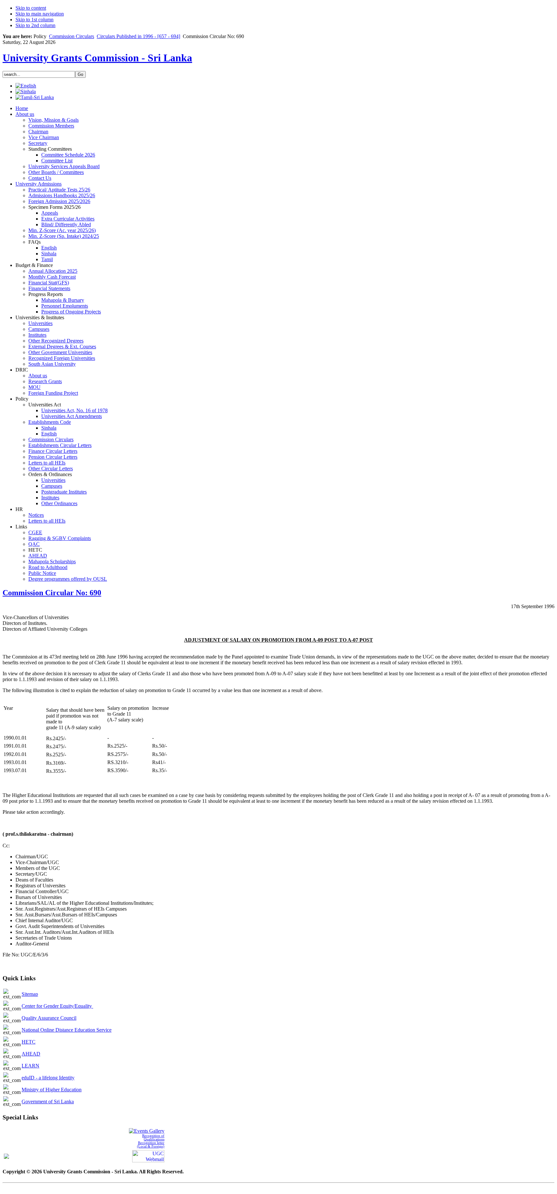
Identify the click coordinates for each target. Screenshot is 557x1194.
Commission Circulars (71, 36)
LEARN (30, 1065)
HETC (28, 1042)
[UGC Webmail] (148, 1155)
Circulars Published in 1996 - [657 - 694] (138, 36)
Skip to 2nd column (35, 25)
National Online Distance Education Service (67, 1030)
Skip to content (30, 8)
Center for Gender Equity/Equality (57, 1006)
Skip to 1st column (34, 19)
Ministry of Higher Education (52, 1089)
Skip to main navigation (39, 13)
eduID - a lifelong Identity (48, 1077)
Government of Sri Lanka (48, 1101)
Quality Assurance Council (49, 1018)
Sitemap (30, 994)
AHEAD (31, 1053)
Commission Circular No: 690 (52, 592)
